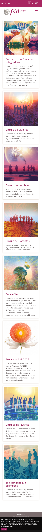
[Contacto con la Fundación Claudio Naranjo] (2, 3)
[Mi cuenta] (9, 3)
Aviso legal (21, 514)
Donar (35, 3)
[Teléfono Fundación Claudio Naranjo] (6, 3)
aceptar (4, 529)
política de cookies (7, 526)
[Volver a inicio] (21, 15)
